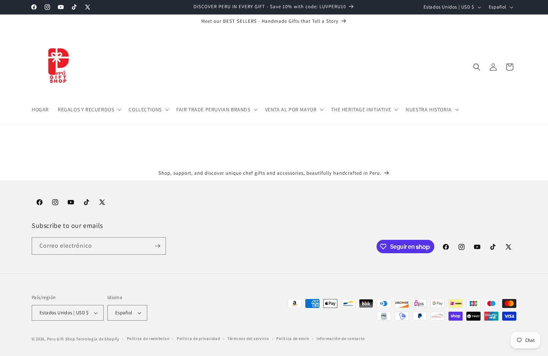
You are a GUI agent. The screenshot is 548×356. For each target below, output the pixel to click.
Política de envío (292, 338)
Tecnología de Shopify (97, 338)
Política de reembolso (148, 338)
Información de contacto (340, 338)
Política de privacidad (198, 338)
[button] (88, 109)
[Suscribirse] (157, 246)
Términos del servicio (248, 338)
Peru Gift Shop (61, 338)
